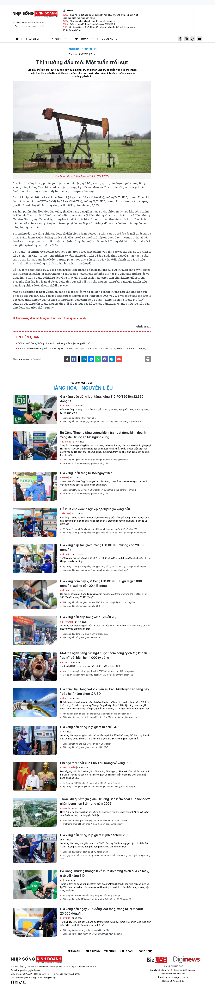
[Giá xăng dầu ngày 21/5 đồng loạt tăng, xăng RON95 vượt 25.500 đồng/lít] (35, 922)
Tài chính (57, 39)
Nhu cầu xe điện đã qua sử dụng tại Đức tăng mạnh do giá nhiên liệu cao (96, 714)
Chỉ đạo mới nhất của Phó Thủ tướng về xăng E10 (95, 763)
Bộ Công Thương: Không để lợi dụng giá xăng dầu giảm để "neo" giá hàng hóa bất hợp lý (104, 532)
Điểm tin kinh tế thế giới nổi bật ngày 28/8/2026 (92, 24)
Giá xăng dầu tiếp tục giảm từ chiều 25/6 (81, 606)
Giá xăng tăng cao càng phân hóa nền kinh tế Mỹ (85, 930)
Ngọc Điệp (65, 808)
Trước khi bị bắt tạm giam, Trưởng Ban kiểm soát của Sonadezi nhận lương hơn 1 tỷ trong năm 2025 (105, 801)
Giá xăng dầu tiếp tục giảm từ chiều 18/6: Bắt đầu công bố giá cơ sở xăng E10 (98, 602)
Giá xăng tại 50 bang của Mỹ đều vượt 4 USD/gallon (86, 744)
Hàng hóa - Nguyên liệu (82, 49)
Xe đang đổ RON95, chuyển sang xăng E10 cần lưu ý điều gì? (91, 783)
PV (61, 880)
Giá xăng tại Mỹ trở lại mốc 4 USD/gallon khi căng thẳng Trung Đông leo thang (99, 490)
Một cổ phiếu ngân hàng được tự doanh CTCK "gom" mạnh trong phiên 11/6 (97, 675)
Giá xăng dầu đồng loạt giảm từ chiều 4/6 (81, 637)
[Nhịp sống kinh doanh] (36, 960)
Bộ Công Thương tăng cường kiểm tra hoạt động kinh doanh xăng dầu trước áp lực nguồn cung (103, 435)
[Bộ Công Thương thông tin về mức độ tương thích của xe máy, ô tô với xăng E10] (35, 884)
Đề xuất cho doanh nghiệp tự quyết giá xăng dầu (85, 463)
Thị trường (93, 951)
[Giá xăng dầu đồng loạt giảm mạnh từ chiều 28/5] (35, 848)
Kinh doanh (83, 39)
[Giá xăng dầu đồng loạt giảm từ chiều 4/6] (35, 740)
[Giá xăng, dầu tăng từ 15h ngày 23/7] (35, 486)
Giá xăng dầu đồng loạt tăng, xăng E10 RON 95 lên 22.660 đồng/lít (101, 399)
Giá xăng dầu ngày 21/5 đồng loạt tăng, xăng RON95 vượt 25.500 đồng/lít (96, 899)
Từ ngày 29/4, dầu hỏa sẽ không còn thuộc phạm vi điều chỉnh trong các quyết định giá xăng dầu (105, 857)
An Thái (64, 662)
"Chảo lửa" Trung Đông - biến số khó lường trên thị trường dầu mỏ (54, 343)
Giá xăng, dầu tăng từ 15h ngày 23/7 (79, 418)
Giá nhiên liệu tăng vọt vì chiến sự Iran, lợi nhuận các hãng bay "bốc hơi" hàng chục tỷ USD (104, 691)
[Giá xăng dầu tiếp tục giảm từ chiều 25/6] (35, 630)
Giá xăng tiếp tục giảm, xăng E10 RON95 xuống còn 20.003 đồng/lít (103, 547)
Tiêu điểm (33, 39)
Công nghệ (110, 39)
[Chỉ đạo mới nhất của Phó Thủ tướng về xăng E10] (35, 776)
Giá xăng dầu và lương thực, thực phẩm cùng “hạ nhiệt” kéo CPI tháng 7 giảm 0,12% (101, 421)
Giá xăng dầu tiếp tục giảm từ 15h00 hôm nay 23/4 (86, 852)
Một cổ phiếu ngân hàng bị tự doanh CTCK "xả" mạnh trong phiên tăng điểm (98, 671)
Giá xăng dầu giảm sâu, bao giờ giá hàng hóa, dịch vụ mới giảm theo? (95, 460)
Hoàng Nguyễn (68, 768)
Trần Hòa (65, 514)
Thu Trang (66, 442)
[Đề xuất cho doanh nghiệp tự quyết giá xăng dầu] (35, 522)
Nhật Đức (65, 406)
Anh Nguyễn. (67, 622)
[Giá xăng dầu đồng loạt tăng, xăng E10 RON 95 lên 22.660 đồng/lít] (35, 409)
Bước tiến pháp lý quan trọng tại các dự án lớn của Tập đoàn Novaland (95, 820)
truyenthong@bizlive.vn (29, 970)
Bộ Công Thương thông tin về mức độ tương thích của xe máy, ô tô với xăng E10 (99, 529)
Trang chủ (74, 951)
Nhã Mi (64, 698)
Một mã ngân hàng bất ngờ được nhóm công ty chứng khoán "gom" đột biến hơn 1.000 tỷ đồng (103, 655)
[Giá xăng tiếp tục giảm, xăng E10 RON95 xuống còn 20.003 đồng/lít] (35, 558)
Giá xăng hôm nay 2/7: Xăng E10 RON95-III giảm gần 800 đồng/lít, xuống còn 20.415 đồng (101, 583)
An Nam (64, 478)
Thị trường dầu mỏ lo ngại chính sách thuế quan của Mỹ (50, 318)
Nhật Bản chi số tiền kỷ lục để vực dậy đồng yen (93, 21)
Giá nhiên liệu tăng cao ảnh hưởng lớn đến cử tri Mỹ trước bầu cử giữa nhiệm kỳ (99, 717)
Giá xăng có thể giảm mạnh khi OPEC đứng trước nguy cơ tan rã (92, 934)
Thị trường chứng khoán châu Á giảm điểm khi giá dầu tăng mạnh (92, 824)
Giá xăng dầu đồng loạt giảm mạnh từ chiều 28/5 (85, 634)
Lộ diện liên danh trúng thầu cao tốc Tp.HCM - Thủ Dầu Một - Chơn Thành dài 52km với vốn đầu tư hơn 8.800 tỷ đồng (82, 348)
